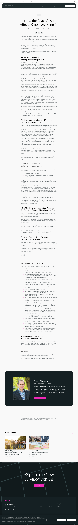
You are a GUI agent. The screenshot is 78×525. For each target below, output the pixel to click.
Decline (61, 519)
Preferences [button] (34, 521)
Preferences (51, 519)
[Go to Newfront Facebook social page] (11, 509)
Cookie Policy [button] (9, 521)
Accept (71, 519)
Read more (60, 1)
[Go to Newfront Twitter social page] (8, 509)
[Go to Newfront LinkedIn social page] (6, 509)
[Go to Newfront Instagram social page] (14, 509)
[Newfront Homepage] (9, 6)
